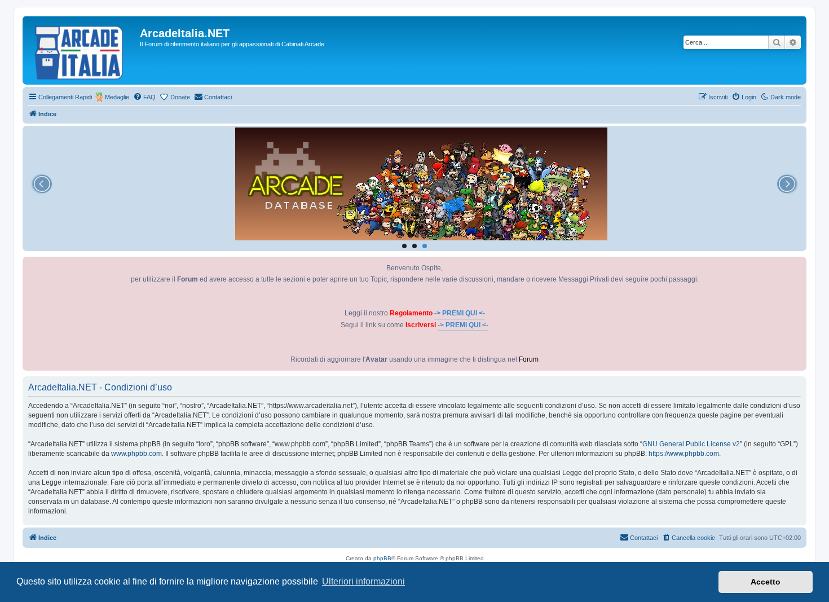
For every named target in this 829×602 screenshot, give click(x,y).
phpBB (382, 558)
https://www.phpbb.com (684, 454)
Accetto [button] (766, 581)
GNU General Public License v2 (691, 444)
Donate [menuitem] (180, 97)
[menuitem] (144, 97)
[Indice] (82, 50)
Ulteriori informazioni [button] (363, 581)
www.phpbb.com (136, 454)
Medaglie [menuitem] (117, 97)
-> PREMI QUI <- (459, 313)
